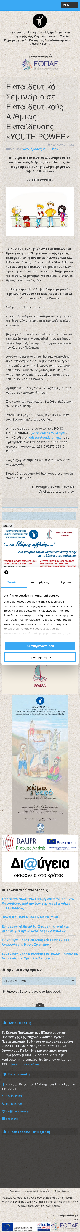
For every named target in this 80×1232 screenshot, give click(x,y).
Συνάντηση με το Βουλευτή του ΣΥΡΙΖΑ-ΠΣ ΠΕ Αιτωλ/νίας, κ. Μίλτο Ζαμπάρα (36, 942)
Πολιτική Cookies (62, 1191)
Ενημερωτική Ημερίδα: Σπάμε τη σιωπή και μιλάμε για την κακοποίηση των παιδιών (35, 928)
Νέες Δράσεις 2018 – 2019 (40, 149)
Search (8, 525)
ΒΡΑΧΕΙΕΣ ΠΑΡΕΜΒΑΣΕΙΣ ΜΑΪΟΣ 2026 (30, 917)
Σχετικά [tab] (66, 582)
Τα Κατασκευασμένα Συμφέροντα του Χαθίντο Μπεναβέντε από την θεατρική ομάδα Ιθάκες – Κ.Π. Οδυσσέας (38, 903)
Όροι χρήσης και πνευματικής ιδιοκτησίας (30, 1191)
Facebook (11, 1119)
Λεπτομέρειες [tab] (40, 582)
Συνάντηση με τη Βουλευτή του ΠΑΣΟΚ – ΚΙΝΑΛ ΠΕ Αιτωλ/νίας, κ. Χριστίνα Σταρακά (40, 955)
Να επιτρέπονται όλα (40, 646)
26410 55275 (14, 1096)
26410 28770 (14, 1104)
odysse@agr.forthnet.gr (46, 437)
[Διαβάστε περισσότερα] (27, 1064)
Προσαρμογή (38, 657)
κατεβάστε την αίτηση (49, 433)
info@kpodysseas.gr (17, 1111)
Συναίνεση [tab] (14, 582)
